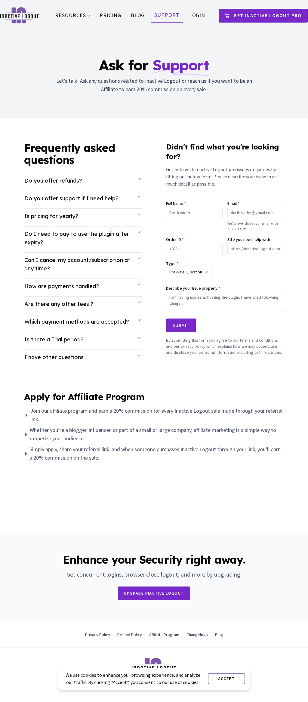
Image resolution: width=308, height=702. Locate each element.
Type (172, 264)
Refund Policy (129, 635)
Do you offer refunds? (53, 180)
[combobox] (188, 272)
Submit (181, 325)
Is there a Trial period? (54, 339)
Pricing (110, 15)
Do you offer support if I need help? (71, 198)
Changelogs (197, 635)
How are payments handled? (61, 286)
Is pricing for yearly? (51, 216)
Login (197, 15)
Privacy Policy (97, 635)
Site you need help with (248, 240)
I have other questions (54, 357)
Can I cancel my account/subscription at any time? (77, 264)
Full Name (176, 204)
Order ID (175, 240)
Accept (226, 679)
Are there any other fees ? (59, 303)
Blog (138, 15)
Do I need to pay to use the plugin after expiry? (76, 238)
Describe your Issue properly (193, 288)
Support (166, 15)
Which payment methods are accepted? (76, 321)
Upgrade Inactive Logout (154, 593)
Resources (70, 15)
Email (233, 204)
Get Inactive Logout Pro (268, 15)
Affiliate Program (164, 635)
